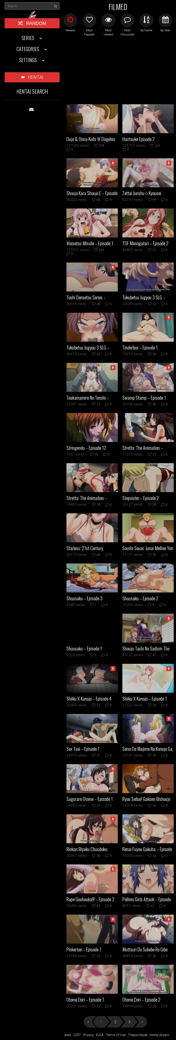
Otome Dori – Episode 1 (85, 999)
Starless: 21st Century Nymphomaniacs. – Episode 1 (90, 548)
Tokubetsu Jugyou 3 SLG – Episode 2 (143, 297)
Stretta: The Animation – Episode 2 (142, 447)
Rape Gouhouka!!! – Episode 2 (90, 899)
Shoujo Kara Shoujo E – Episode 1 (92, 193)
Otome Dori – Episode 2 (141, 999)
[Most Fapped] (89, 20)
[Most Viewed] (108, 20)
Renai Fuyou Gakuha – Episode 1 (147, 849)
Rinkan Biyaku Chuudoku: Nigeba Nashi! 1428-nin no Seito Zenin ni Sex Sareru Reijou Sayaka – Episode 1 (88, 849)
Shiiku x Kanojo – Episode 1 (144, 698)
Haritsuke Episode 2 (138, 139)
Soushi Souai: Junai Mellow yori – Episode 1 (147, 548)
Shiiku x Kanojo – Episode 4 (88, 698)
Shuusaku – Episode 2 (140, 598)
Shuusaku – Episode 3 (84, 598)
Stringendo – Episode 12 (86, 447)
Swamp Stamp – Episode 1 (144, 397)
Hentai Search (32, 91)
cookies (65, 1035)
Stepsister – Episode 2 (140, 497)
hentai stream (159, 1035)
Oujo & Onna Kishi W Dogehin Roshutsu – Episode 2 (90, 139)
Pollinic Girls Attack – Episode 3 (146, 899)
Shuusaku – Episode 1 (84, 648)
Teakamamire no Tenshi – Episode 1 (87, 397)
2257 (77, 1035)
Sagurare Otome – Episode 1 (89, 798)
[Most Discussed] (127, 20)
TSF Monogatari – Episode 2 (145, 243)
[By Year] (165, 20)
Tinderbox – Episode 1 (140, 347)
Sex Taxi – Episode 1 (82, 748)
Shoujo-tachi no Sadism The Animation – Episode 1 (145, 648)
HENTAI (35, 77)
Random (36, 23)
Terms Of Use (116, 1035)
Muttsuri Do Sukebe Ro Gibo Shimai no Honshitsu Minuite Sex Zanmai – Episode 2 (146, 949)
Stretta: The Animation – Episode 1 (86, 497)
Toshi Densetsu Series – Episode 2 (86, 297)
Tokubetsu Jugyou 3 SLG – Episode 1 (87, 347)
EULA (100, 1035)
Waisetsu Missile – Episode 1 (89, 243)
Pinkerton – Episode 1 (83, 949)
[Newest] (70, 20)
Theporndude (137, 1035)
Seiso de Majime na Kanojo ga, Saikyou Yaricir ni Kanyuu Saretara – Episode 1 (147, 748)
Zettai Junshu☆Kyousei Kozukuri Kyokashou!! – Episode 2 (147, 193)
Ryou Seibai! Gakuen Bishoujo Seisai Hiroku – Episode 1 (146, 798)
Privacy (88, 1035)
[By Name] (146, 20)
